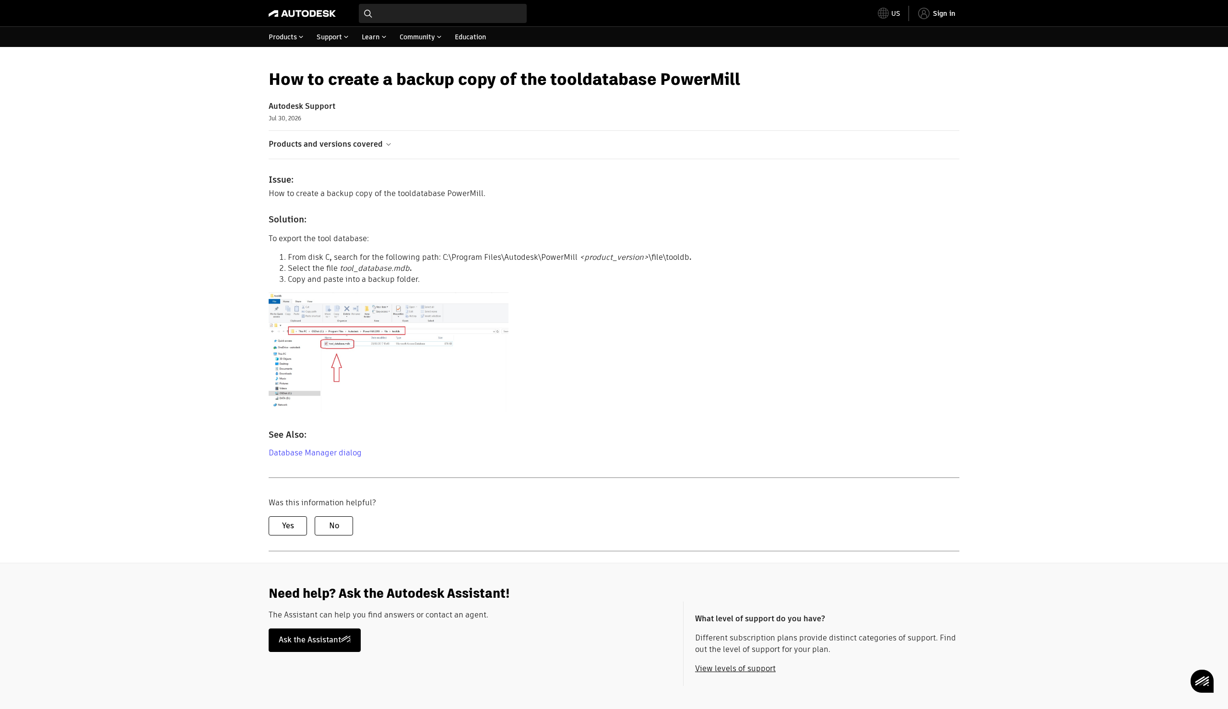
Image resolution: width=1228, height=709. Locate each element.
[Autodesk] (302, 13)
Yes (288, 525)
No (334, 525)
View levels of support (735, 668)
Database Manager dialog (315, 452)
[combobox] (443, 13)
